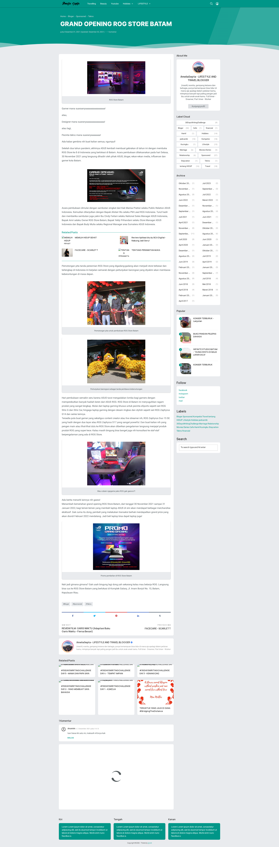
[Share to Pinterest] (116, 615)
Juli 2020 (183, 239)
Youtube (115, 3)
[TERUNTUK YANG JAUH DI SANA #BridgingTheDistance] (155, 692)
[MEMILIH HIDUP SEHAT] (67, 240)
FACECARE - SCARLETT (86, 250)
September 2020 (184, 233)
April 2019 (207, 262)
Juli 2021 (183, 217)
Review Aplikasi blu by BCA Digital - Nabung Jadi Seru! (149, 239)
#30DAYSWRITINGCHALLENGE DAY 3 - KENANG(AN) (155, 672)
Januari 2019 (208, 267)
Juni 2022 (183, 200)
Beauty (103, 3)
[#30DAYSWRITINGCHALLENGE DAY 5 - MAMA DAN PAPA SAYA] (77, 665)
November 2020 (185, 228)
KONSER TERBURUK (202, 364)
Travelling (91, 3)
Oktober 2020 (208, 228)
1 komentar (112, 32)
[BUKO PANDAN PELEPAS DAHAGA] (185, 337)
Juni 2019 (183, 262)
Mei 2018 (206, 284)
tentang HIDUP (186, 166)
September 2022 (208, 189)
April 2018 (183, 290)
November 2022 (185, 189)
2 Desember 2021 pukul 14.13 (88, 729)
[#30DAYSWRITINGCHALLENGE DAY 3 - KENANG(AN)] (155, 665)
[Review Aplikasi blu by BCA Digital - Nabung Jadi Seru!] (123, 240)
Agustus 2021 (208, 211)
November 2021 (208, 206)
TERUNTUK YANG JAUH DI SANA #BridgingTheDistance (155, 709)
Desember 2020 (208, 222)
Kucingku (184, 144)
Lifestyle (205, 144)
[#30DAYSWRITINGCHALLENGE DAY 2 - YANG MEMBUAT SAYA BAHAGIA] (77, 681)
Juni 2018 (183, 284)
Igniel (150, 843)
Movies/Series (205, 150)
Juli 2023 (206, 183)
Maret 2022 (207, 200)
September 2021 (185, 211)
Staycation (185, 161)
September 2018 (208, 273)
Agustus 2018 (185, 278)
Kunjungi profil (198, 106)
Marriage (183, 150)
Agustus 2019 (185, 256)
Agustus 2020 (208, 233)
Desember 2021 (185, 206)
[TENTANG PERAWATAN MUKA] (123, 253)
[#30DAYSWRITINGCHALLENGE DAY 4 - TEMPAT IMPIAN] (116, 665)
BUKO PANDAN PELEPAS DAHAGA (204, 335)
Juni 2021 (206, 217)
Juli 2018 (206, 278)
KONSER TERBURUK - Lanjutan (203, 319)
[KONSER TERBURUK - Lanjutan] (185, 322)
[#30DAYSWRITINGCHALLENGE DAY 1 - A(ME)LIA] (116, 681)
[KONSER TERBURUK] (185, 368)
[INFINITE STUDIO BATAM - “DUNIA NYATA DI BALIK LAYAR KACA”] (185, 353)
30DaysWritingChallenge (195, 122)
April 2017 (183, 301)
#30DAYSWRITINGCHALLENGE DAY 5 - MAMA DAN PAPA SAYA (76, 672)
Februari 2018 (185, 295)
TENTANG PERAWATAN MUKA (146, 250)
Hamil (183, 133)
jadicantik (184, 139)
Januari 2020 (208, 245)
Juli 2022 (206, 194)
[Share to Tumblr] (160, 615)
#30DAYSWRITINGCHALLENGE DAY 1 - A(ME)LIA (115, 687)
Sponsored (78, 604)
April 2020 (183, 245)
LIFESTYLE (143, 3)
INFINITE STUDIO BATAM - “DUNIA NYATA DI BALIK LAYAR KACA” (205, 352)
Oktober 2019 (208, 250)
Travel (207, 166)
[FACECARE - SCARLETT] (67, 253)
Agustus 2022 (185, 194)
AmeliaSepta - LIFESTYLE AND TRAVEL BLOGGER (103, 642)
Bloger (66, 604)
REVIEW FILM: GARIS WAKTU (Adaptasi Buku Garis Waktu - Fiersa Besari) (86, 630)
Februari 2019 (185, 267)
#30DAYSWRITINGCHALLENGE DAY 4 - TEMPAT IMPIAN (115, 672)
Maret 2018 (207, 290)
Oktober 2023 (185, 183)
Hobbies (126, 3)
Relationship (184, 155)
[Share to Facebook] (73, 615)
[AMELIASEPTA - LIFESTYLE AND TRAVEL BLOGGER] (70, 3)
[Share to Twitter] (94, 615)
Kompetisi (206, 139)
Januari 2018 (208, 295)
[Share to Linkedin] (138, 615)
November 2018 (185, 273)
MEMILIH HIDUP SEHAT (86, 237)
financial (209, 128)
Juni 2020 (206, 239)
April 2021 (183, 222)
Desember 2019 (185, 250)
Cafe (195, 128)
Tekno (89, 604)
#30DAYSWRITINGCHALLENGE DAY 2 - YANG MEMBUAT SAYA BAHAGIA (76, 689)
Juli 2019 (206, 256)
